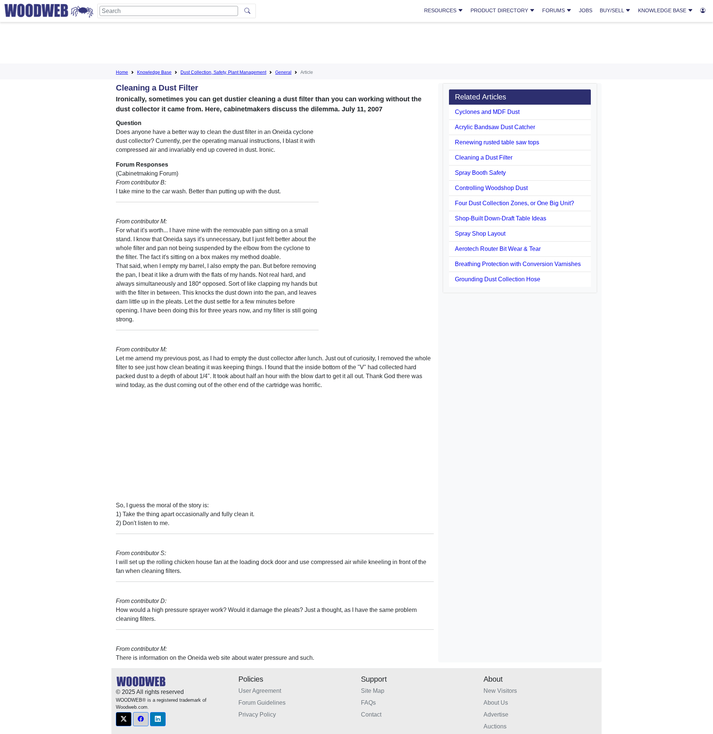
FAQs (368, 702)
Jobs (585, 10)
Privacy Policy (257, 714)
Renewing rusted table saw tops (497, 142)
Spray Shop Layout (480, 233)
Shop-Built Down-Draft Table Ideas (500, 218)
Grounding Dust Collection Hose (497, 279)
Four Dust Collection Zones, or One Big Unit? (514, 203)
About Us (496, 702)
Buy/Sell (612, 10)
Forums (554, 10)
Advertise (496, 714)
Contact (371, 714)
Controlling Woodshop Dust (491, 188)
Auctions (495, 726)
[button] (123, 719)
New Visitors (500, 691)
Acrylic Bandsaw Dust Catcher (495, 127)
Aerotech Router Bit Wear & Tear (498, 249)
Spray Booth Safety (480, 173)
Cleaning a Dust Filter (483, 157)
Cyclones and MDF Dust (487, 112)
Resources (441, 10)
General (283, 72)
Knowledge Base (663, 10)
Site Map (372, 691)
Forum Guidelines (262, 702)
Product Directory (500, 10)
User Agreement (259, 691)
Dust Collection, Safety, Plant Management (223, 72)
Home (122, 72)
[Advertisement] (356, 44)
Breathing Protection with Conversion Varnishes (518, 264)
